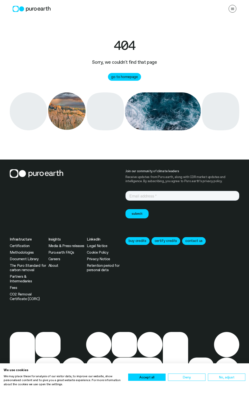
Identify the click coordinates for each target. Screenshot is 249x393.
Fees (13, 288)
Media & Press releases (66, 246)
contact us (194, 241)
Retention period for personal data (103, 267)
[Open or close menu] (232, 9)
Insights (54, 239)
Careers (54, 259)
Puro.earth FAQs (61, 252)
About (53, 265)
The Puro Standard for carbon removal (28, 267)
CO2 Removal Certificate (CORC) (25, 296)
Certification (20, 246)
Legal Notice (97, 246)
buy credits (137, 241)
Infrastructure (21, 239)
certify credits (166, 241)
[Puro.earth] (32, 9)
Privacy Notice (98, 259)
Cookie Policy (97, 252)
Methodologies (22, 252)
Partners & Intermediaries (21, 278)
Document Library (24, 259)
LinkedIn (93, 239)
